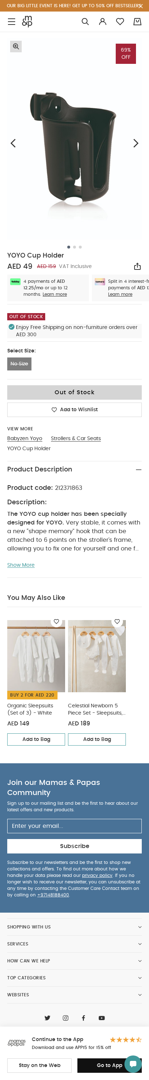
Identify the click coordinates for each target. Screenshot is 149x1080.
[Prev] (13, 143)
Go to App (109, 1065)
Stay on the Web (39, 1065)
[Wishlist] (56, 621)
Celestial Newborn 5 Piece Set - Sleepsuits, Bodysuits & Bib (95, 710)
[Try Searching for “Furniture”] (85, 21)
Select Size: (21, 351)
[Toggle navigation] (11, 21)
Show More (21, 565)
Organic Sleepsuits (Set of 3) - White (30, 709)
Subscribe (74, 846)
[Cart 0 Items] (137, 22)
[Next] (136, 143)
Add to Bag (36, 739)
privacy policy (97, 875)
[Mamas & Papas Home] (27, 21)
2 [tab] (74, 247)
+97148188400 (53, 895)
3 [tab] (80, 247)
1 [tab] (68, 247)
